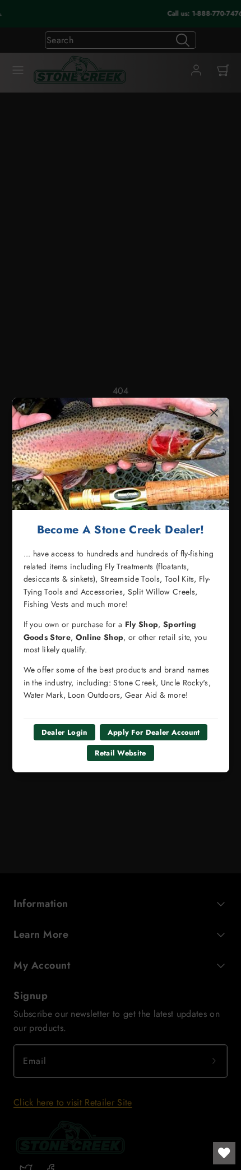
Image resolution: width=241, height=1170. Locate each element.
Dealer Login (64, 732)
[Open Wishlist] (224, 1153)
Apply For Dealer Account (154, 732)
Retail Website (120, 753)
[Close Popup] (214, 413)
